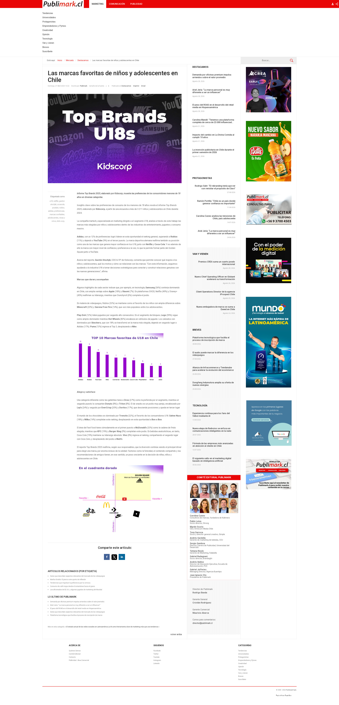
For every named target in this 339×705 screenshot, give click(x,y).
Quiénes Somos (75, 651)
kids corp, (61, 221)
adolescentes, (53, 218)
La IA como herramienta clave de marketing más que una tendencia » (133, 627)
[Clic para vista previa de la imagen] (115, 138)
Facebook (156, 651)
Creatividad (242, 663)
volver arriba (176, 634)
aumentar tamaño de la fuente (109, 85)
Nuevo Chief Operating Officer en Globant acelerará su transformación (215, 277)
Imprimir (136, 86)
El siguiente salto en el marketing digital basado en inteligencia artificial (212, 459)
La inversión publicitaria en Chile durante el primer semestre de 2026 (213, 151)
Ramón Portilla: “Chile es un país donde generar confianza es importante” (216, 202)
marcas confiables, (57, 214)
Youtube (156, 657)
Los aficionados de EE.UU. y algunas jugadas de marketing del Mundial (76, 590)
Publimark (83, 86)
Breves (240, 676)
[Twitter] (114, 556)
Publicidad (136, 4)
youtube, (55, 208)
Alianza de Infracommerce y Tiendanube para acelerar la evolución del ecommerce (213, 368)
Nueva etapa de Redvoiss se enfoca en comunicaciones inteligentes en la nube (212, 429)
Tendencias (242, 651)
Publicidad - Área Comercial (79, 660)
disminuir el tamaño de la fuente (106, 85)
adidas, (51, 211)
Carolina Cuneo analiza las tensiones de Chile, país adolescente (215, 217)
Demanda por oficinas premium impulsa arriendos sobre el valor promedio (211, 76)
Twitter (156, 654)
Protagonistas (243, 657)
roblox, (62, 208)
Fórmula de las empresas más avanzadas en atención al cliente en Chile (213, 444)
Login (333, 4)
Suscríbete (242, 679)
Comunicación (117, 4)
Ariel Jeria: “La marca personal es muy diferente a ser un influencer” (211, 91)
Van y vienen (243, 673)
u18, (51, 201)
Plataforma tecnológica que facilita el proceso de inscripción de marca (76, 615)
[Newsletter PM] (268, 489)
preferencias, (59, 211)
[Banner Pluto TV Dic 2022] (268, 282)
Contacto (72, 657)
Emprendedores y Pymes (247, 660)
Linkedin (156, 663)
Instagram (157, 660)
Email (143, 86)
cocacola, (61, 204)
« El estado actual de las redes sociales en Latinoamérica (86, 627)
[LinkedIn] (122, 557)
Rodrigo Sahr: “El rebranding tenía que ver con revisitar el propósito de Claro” (215, 187)
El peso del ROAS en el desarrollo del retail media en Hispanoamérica (213, 106)
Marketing (98, 4)
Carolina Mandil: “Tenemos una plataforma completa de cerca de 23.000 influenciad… (213, 121)
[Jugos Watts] (268, 181)
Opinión (241, 667)
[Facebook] (107, 557)
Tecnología (242, 670)
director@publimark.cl (203, 623)
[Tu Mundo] (268, 387)
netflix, (56, 201)
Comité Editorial (75, 654)
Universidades (243, 654)
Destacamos (126, 86)
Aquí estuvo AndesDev (283, 695)
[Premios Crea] (268, 112)
